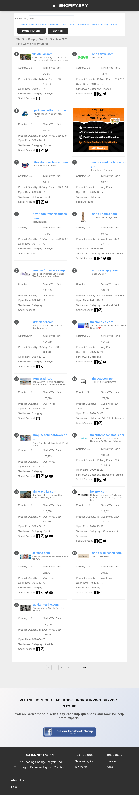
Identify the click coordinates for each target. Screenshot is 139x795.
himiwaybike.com (44, 491)
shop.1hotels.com (104, 213)
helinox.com (98, 491)
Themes (111, 761)
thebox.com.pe (102, 378)
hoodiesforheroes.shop (48, 270)
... (76, 667)
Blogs (14, 786)
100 (85, 667)
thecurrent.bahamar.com (107, 435)
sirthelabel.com (42, 322)
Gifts (58, 24)
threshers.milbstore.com (51, 162)
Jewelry (104, 24)
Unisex (51, 24)
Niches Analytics (84, 761)
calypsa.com (41, 552)
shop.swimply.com (105, 270)
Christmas (115, 24)
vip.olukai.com (42, 54)
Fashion (82, 24)
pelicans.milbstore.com (50, 110)
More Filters (31, 31)
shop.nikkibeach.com (107, 552)
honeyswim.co (42, 378)
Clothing (72, 24)
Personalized (27, 24)
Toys (64, 24)
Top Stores (81, 766)
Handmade (41, 24)
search (58, 31)
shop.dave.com (102, 54)
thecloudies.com (101, 322)
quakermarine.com (46, 604)
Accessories (93, 24)
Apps (110, 766)
